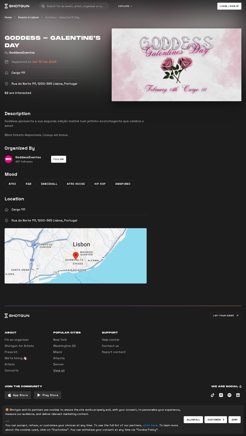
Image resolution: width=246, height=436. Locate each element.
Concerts (11, 370)
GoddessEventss (22, 53)
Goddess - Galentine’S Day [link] (62, 17)
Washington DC (64, 346)
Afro (12, 184)
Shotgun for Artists (19, 346)
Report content (114, 352)
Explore (123, 6)
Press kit (11, 352)
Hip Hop (100, 184)
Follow (58, 159)
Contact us (110, 346)
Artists (10, 364)
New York (60, 340)
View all (59, 370)
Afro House (76, 184)
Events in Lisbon (28, 17)
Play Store (50, 395)
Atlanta (59, 358)
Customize (214, 419)
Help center (111, 340)
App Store (20, 395)
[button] (58, 159)
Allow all (193, 419)
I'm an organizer (17, 340)
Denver (58, 364)
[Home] (17, 6)
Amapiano (122, 184)
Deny (235, 419)
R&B (28, 184)
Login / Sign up (229, 6)
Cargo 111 (18, 209)
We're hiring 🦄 (16, 358)
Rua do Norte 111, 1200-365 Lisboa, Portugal (44, 220)
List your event (223, 315)
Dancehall (49, 184)
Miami (57, 352)
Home (8, 17)
